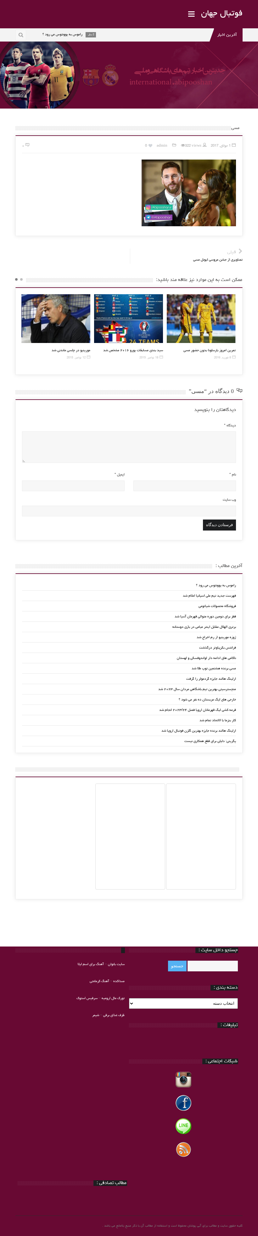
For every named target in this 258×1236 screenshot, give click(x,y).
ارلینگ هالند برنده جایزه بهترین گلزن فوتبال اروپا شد (198, 731)
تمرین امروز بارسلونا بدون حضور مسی (209, 350)
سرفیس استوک (87, 998)
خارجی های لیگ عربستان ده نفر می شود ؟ (207, 700)
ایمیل (120, 475)
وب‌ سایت (229, 500)
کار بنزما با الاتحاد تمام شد (217, 720)
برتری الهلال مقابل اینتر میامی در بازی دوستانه (204, 627)
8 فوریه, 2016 (222, 358)
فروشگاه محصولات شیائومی (217, 606)
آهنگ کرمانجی (99, 981)
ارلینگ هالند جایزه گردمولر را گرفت (211, 679)
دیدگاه (230, 426)
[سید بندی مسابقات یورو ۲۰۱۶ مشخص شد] (128, 318)
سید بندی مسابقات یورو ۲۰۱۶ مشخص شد (133, 350)
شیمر (95, 1015)
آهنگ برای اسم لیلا (91, 964)
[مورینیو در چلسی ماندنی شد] (55, 318)
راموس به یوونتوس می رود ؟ (216, 585)
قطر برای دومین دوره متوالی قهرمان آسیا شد (205, 617)
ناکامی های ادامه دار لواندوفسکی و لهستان (206, 658)
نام (232, 475)
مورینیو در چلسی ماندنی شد (71, 350)
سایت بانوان (116, 964)
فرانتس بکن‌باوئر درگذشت (217, 648)
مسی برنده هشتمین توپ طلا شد (214, 668)
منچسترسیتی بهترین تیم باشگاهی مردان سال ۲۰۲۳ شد (197, 689)
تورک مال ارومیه (113, 998)
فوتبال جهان (222, 14)
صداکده (119, 981)
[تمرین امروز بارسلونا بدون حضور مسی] (201, 318)
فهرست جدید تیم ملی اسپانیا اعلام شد (209, 596)
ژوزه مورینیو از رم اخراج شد (216, 637)
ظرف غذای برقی (114, 1015)
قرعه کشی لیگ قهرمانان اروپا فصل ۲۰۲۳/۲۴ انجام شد (197, 710)
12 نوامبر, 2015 (76, 358)
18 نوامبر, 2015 (148, 358)
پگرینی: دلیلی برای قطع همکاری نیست (210, 741)
